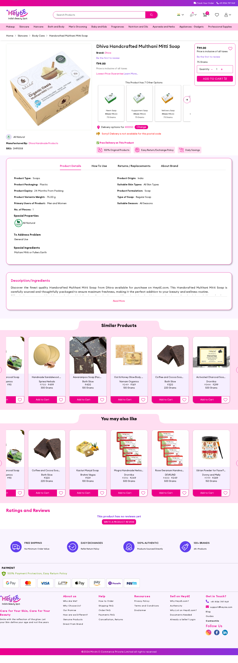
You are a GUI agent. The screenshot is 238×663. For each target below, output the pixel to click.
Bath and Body (56, 26)
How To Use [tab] (99, 166)
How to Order (106, 601)
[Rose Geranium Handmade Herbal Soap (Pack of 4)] (170, 448)
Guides (210, 616)
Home (9, 35)
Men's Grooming (78, 26)
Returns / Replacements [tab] (134, 166)
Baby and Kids (99, 26)
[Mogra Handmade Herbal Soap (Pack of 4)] (129, 448)
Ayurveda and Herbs (164, 26)
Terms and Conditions (146, 605)
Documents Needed (181, 614)
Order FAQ (104, 610)
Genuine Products (73, 619)
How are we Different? (75, 614)
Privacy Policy (141, 601)
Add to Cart (213, 78)
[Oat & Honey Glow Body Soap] (129, 355)
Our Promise (69, 610)
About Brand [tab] (169, 166)
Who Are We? (70, 601)
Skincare (24, 26)
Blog (208, 611)
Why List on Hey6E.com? (183, 610)
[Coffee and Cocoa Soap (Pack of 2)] (170, 355)
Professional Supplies (220, 26)
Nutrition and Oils (138, 26)
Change (141, 127)
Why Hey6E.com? (179, 601)
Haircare (38, 26)
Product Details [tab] (70, 166)
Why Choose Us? (72, 605)
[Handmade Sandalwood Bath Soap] (46, 355)
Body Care (38, 35)
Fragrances (117, 26)
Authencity (176, 605)
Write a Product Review (119, 521)
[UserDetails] (227, 15)
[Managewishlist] (217, 14)
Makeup (10, 26)
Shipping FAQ (106, 605)
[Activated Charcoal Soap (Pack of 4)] (211, 355)
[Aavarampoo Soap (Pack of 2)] (88, 355)
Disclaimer (140, 610)
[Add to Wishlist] (19, 399)
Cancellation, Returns (111, 619)
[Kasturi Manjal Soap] (88, 448)
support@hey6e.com (221, 607)
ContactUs (212, 620)
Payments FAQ (107, 614)
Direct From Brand (73, 624)
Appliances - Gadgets (191, 26)
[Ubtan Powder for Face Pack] (211, 448)
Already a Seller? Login (182, 619)
